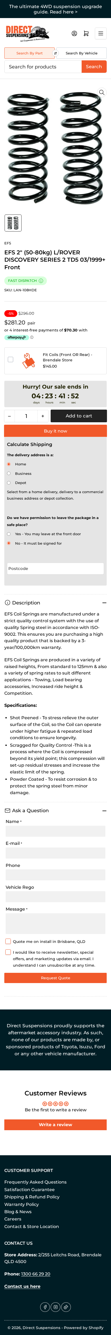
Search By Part (29, 53)
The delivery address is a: (30, 455)
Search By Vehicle (82, 53)
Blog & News (18, 1211)
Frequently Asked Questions (35, 1182)
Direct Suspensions (41, 1327)
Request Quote (55, 978)
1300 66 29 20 (35, 1274)
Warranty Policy (21, 1204)
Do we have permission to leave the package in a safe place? (53, 521)
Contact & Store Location (31, 1226)
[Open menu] (101, 33)
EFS (7, 243)
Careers (12, 1219)
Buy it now (55, 431)
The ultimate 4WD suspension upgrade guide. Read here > (55, 9)
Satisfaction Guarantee (29, 1189)
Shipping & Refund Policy (32, 1196)
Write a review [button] (55, 1124)
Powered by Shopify (83, 1327)
